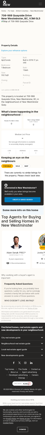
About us (14, 372)
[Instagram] (25, 363)
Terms (31, 391)
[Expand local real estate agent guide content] (22, 349)
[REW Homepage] (6, 4)
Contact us (35, 369)
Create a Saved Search (22, 200)
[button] (22, 115)
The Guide (22, 369)
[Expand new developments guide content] (22, 355)
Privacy (22, 391)
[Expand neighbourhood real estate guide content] (22, 343)
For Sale (7, 166)
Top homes (9, 369)
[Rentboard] (27, 383)
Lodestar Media (28, 389)
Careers (35, 375)
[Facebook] (14, 363)
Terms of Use (32, 308)
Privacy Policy (11, 419)
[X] (19, 363)
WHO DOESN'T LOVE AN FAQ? (19, 300)
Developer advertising (18, 375)
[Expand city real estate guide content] (22, 338)
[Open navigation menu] (40, 4)
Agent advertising (29, 372)
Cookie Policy (8, 423)
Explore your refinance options (14, 50)
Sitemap (21, 378)
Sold (18, 166)
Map (26, 166)
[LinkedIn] (31, 363)
